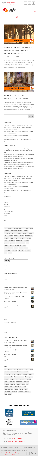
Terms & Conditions (7, 453)
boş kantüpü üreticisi (9, 162)
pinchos (26, 240)
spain (16, 248)
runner (6, 245)
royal (23, 243)
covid (13, 233)
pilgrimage (19, 240)
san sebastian (9, 248)
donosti (31, 233)
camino (7, 230)
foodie (11, 235)
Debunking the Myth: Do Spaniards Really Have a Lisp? (18, 125)
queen (18, 243)
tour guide (7, 250)
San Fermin (7, 213)
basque (10, 228)
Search (7, 261)
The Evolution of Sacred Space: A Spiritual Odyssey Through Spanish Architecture (18, 51)
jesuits (12, 238)
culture (25, 233)
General (18, 57)
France (16, 235)
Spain (5, 215)
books (26, 228)
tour (26, 248)
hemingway (28, 235)
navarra (22, 238)
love (17, 238)
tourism (14, 250)
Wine (5, 220)
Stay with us (7, 218)
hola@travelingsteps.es (9, 4)
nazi (6, 240)
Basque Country (8, 200)
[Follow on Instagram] (29, 3)
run (27, 243)
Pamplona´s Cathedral (14, 96)
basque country (18, 228)
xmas (10, 253)
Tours (5, 277)
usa (6, 253)
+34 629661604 (10, 2)
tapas (21, 248)
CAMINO (18, 98)
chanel (26, 230)
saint (24, 245)
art (5, 228)
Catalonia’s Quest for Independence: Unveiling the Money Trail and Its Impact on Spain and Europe (19, 150)
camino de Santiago (16, 230)
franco (22, 235)
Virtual (5, 279)
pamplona (12, 240)
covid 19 (19, 233)
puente (13, 243)
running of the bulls (15, 245)
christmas (7, 233)
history (6, 238)
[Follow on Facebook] (25, 3)
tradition (20, 250)
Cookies (13, 454)
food (6, 235)
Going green (7, 206)
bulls (31, 228)
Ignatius (6, 209)
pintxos (7, 243)
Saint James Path (8, 211)
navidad (28, 238)
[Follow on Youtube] (33, 3)
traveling (27, 250)
